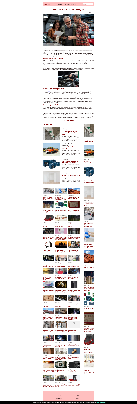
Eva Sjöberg (70, 157)
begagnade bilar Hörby (51, 91)
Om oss (64, 4)
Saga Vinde (50, 12)
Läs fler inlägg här (68, 120)
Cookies (68, 4)
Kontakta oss (73, 4)
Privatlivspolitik (102, 402)
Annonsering (59, 4)
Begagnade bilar (91, 12)
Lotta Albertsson (70, 143)
